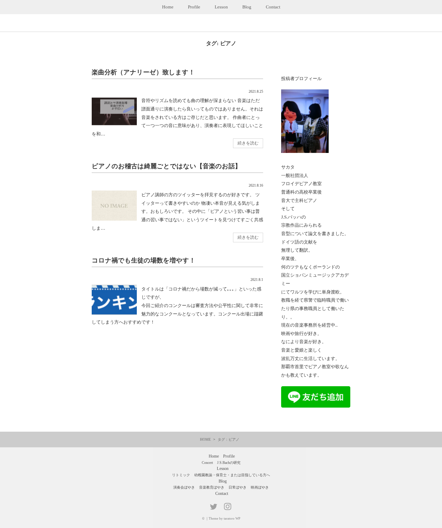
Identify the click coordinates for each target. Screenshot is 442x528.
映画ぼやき (260, 487)
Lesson (221, 7)
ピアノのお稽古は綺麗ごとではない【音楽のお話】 (166, 166)
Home (167, 7)
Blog (246, 7)
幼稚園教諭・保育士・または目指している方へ (232, 475)
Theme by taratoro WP (224, 518)
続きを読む (248, 143)
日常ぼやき (238, 487)
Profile (194, 7)
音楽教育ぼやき (211, 487)
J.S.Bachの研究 (229, 463)
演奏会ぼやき (184, 487)
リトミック (181, 475)
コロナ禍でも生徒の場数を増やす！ (143, 260)
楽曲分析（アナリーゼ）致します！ (143, 72)
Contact (273, 7)
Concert (207, 463)
